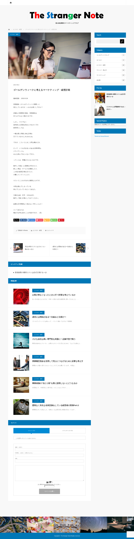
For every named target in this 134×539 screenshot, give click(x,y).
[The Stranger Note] (67, 20)
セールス (110, 60)
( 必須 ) (18, 447)
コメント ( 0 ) (31, 430)
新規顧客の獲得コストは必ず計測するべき (31, 272)
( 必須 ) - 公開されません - (24, 452)
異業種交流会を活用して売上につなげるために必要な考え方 (57, 361)
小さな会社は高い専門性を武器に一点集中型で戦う (54, 339)
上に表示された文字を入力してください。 (49, 484)
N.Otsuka (25, 230)
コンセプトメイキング (110, 55)
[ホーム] (10, 2)
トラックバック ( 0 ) (67, 430)
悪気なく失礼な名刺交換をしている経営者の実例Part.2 (55, 405)
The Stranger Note (65, 535)
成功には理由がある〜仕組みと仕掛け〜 (49, 317)
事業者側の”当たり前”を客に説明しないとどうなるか (54, 383)
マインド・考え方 (110, 70)
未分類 (110, 80)
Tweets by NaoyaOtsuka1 (102, 136)
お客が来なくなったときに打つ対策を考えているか (54, 295)
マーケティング (110, 75)
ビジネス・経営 (14, 34)
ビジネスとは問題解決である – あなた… (116, 108)
